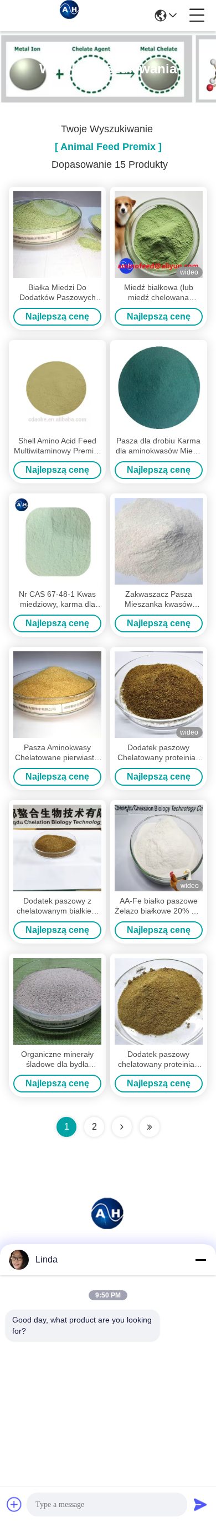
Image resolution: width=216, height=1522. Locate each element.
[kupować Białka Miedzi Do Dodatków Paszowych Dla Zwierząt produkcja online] (57, 234)
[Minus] (200, 1259)
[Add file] (14, 1504)
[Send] (200, 1504)
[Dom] (108, 1226)
